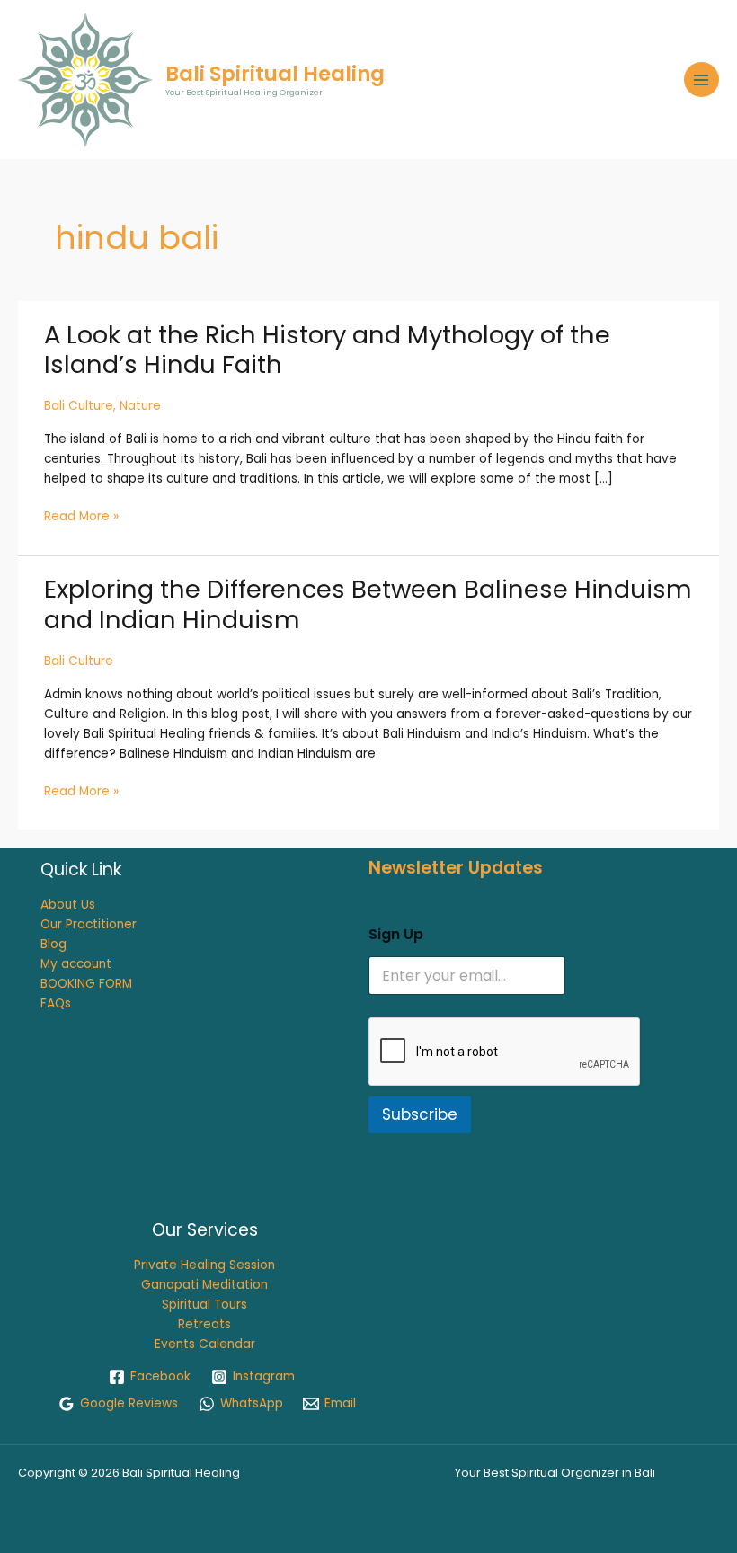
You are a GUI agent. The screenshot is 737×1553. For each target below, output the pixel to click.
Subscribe (419, 1114)
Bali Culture (78, 405)
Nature (140, 405)
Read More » (81, 517)
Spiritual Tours (204, 1304)
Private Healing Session (204, 1264)
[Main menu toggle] (701, 79)
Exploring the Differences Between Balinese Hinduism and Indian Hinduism (368, 604)
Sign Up (395, 934)
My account (75, 963)
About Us (67, 904)
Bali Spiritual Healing (275, 73)
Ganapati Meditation (204, 1284)
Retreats (204, 1324)
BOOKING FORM (86, 983)
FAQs (55, 1003)
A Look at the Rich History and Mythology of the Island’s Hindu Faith (327, 350)
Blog (53, 944)
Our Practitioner (88, 924)
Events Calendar (205, 1344)
